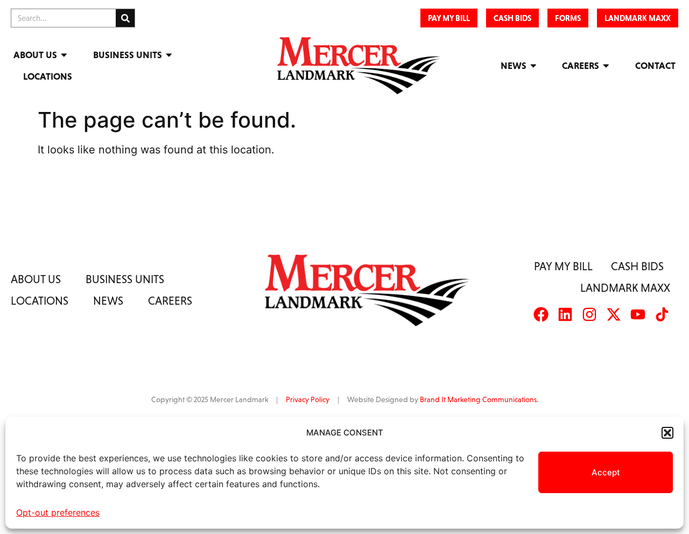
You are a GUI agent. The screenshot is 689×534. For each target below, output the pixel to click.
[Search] (125, 18)
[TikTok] (662, 314)
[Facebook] (541, 314)
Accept (606, 472)
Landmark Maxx (625, 288)
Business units (125, 279)
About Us (35, 55)
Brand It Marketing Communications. (479, 399)
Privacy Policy (307, 399)
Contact (655, 65)
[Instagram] (589, 314)
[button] (667, 432)
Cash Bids (637, 266)
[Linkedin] (565, 314)
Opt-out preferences (58, 512)
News (513, 65)
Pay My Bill (563, 266)
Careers (580, 65)
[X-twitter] (613, 314)
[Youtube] (638, 314)
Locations (47, 76)
